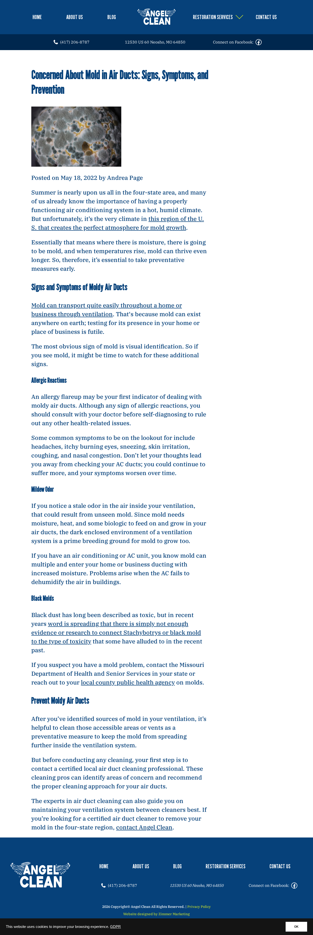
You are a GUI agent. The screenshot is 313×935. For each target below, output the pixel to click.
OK (296, 926)
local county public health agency (128, 682)
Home (37, 17)
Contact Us (266, 17)
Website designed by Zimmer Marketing (156, 914)
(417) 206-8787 (74, 42)
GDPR (115, 927)
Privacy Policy (199, 906)
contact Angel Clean (144, 827)
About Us (74, 17)
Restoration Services (213, 17)
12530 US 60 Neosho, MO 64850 (155, 42)
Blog (111, 17)
